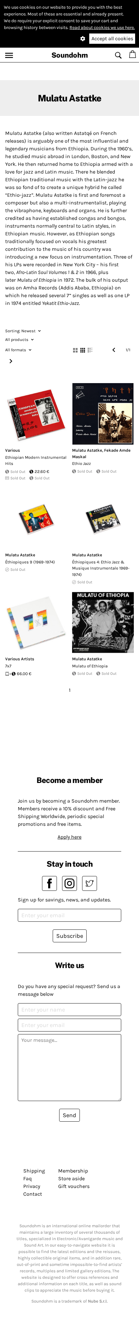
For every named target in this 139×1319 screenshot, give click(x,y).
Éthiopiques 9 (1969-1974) (30, 562)
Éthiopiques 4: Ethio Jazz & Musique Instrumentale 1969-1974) (101, 568)
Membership (73, 1171)
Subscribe (69, 935)
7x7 (8, 666)
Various (12, 450)
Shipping (34, 1171)
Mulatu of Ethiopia (90, 666)
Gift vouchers (74, 1186)
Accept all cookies (112, 38)
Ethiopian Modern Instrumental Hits (36, 460)
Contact (32, 1194)
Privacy (31, 1186)
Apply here (69, 837)
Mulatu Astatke (87, 450)
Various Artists (19, 658)
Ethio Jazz (81, 463)
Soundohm (69, 55)
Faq (27, 1178)
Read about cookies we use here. (102, 27)
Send (69, 1115)
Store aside (71, 1178)
